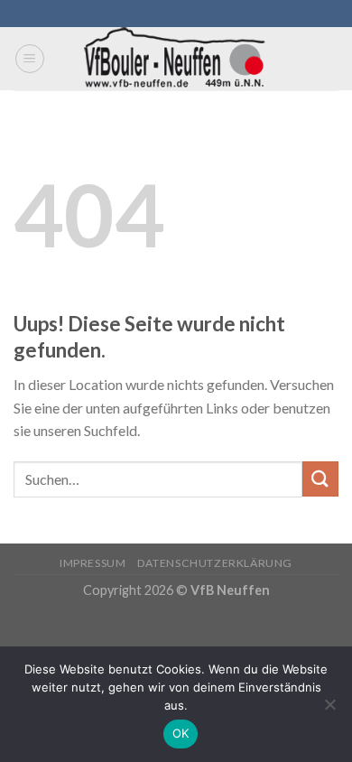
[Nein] (329, 709)
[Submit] (320, 479)
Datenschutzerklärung (214, 563)
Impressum (93, 563)
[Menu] (29, 58)
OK (181, 733)
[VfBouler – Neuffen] (176, 58)
